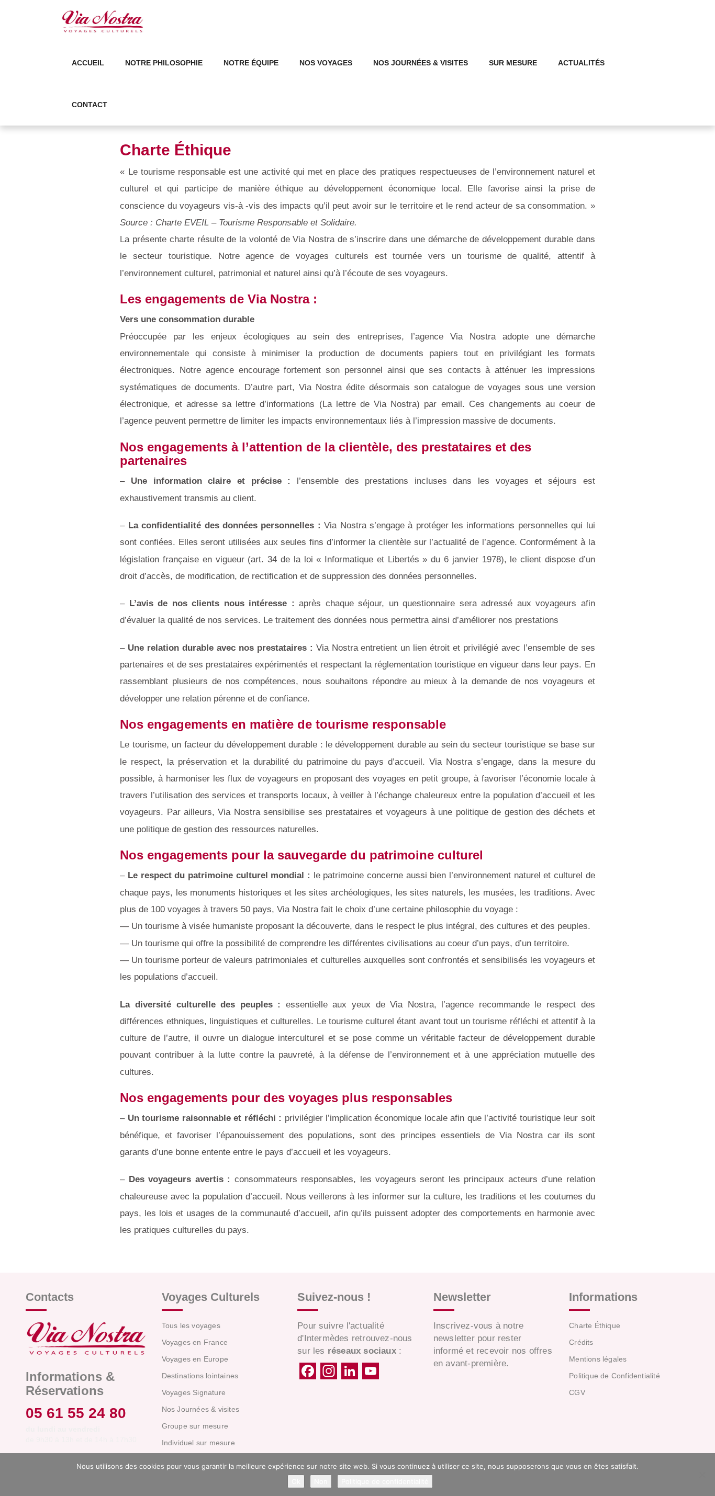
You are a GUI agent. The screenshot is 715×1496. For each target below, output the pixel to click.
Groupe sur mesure (195, 1426)
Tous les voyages (191, 1325)
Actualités (581, 63)
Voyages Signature (194, 1392)
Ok (296, 1481)
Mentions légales (598, 1359)
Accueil (88, 63)
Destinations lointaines (200, 1376)
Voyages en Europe (195, 1359)
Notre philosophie (164, 63)
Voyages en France (195, 1342)
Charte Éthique (594, 1325)
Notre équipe (251, 63)
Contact (89, 104)
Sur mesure (513, 63)
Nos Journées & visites (200, 1409)
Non (321, 1481)
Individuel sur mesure (198, 1442)
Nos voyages (325, 63)
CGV (577, 1392)
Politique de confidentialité (385, 1481)
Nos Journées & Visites (420, 63)
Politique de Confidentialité (614, 1376)
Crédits (581, 1342)
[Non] (702, 1474)
